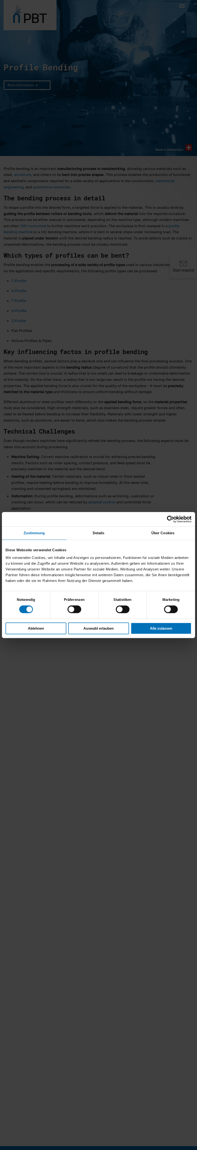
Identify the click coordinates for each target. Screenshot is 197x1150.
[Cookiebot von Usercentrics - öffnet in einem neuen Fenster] (170, 519)
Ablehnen (36, 628)
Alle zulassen (161, 628)
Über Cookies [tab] (162, 533)
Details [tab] (99, 533)
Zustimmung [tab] (34, 533)
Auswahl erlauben (98, 628)
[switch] (74, 609)
